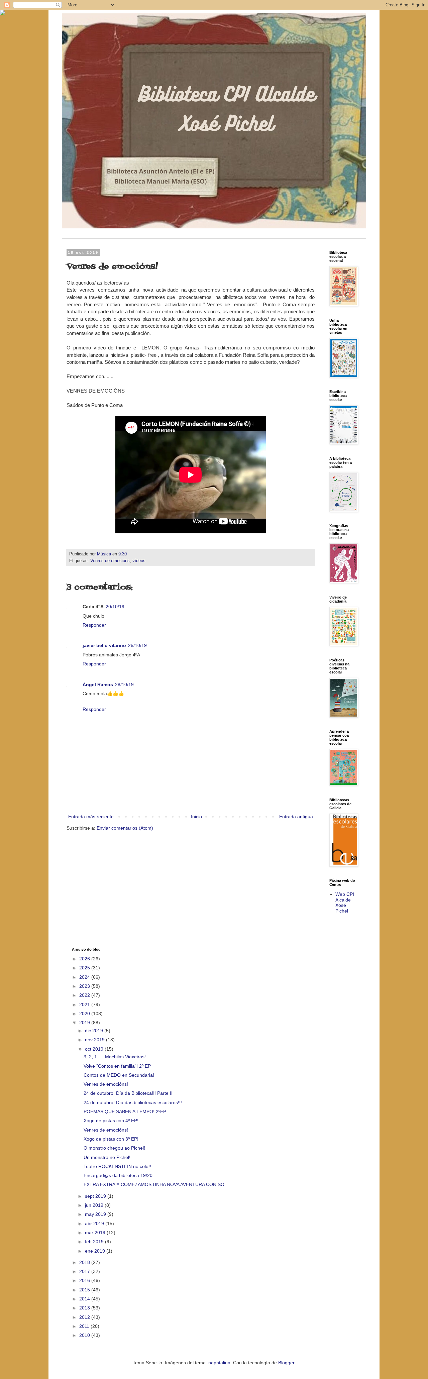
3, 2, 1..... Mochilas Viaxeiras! (115, 1056)
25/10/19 (137, 645)
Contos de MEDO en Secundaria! (119, 1075)
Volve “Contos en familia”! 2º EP (117, 1066)
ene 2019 (95, 1251)
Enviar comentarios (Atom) (125, 828)
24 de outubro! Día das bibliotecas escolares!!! (133, 1102)
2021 (85, 1004)
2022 (85, 995)
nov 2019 (95, 1039)
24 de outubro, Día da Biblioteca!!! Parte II (128, 1093)
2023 (85, 986)
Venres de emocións (110, 560)
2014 (85, 1298)
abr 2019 (95, 1223)
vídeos (138, 560)
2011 (85, 1326)
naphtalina (219, 1362)
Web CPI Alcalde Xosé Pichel (344, 902)
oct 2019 (95, 1049)
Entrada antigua (296, 816)
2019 (85, 1022)
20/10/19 (115, 606)
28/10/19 (124, 684)
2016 (85, 1280)
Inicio (196, 816)
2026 (85, 958)
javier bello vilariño (104, 645)
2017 (85, 1271)
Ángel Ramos (98, 684)
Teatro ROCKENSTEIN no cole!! (117, 1166)
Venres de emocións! (106, 1084)
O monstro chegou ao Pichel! (114, 1148)
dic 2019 (94, 1030)
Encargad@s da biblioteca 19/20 (118, 1175)
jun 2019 (95, 1205)
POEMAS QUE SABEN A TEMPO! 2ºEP (125, 1111)
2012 (85, 1317)
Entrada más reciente (91, 816)
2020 (85, 1013)
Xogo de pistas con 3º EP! (111, 1139)
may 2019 (96, 1214)
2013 (85, 1307)
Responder (94, 625)
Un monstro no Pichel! (107, 1157)
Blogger (286, 1362)
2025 (85, 967)
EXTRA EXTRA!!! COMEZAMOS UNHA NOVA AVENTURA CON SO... (156, 1184)
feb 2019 (95, 1241)
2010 (85, 1335)
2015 (85, 1289)
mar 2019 (96, 1232)
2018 (85, 1262)
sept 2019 (96, 1196)
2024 (85, 977)
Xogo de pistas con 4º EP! (111, 1120)
